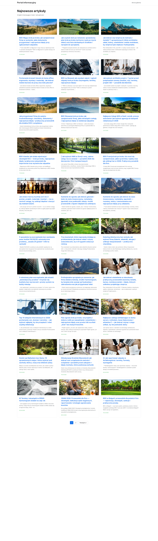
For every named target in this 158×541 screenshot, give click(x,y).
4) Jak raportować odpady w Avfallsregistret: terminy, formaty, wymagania (116, 360)
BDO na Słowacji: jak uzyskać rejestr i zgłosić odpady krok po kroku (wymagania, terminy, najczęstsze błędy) (79, 80)
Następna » (83, 422)
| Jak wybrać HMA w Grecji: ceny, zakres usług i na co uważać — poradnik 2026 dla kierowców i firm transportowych (77, 158)
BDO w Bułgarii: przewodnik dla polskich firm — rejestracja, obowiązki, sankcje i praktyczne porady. (120, 400)
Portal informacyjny (26, 2)
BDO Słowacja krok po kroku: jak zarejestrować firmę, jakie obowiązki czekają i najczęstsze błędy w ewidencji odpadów (78, 118)
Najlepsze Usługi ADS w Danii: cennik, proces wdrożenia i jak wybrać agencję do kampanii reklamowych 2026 (121, 118)
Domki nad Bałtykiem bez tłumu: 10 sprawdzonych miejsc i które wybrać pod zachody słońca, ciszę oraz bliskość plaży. (36, 360)
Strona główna (136, 2)
